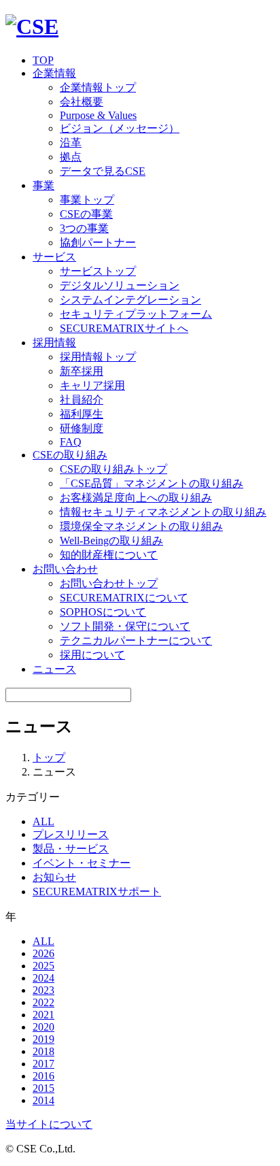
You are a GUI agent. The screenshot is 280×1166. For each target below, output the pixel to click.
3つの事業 (84, 228)
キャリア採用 (92, 385)
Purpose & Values (98, 115)
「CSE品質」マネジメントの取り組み (151, 483)
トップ (49, 757)
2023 (43, 990)
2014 (43, 1100)
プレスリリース (71, 834)
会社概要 (81, 101)
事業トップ (87, 199)
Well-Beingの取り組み (111, 540)
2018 (43, 1051)
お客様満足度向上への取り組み (136, 497)
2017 (43, 1063)
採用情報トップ (98, 357)
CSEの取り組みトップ (113, 469)
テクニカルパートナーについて (136, 640)
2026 (43, 953)
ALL (43, 821)
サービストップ (98, 271)
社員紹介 (81, 399)
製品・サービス (71, 848)
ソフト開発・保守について (125, 626)
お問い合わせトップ (109, 583)
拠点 (71, 157)
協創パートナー (98, 242)
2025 (43, 965)
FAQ (71, 442)
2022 (43, 1002)
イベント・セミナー (81, 863)
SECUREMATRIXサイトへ (124, 328)
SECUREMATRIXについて (124, 597)
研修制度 (81, 428)
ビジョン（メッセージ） (119, 128)
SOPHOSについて (103, 612)
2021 (43, 1014)
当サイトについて (48, 1124)
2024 (43, 978)
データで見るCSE (102, 171)
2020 (43, 1027)
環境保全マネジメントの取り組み (141, 526)
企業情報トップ (98, 87)
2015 (43, 1088)
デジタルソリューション (119, 285)
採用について (92, 655)
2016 (43, 1076)
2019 (43, 1039)
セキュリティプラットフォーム (136, 314)
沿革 (71, 142)
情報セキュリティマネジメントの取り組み (163, 512)
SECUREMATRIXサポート (97, 891)
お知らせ (54, 877)
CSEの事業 (86, 214)
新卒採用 (81, 371)
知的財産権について (109, 555)
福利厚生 (81, 414)
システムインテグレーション (130, 299)
